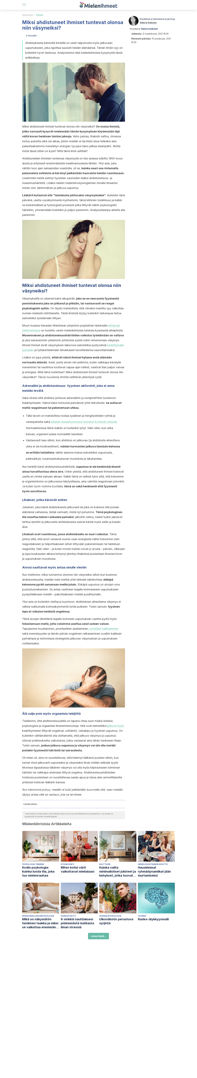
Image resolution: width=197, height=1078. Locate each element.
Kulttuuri (104, 864)
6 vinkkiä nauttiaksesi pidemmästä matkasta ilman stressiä (77, 923)
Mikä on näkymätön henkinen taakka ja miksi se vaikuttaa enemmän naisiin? (40, 923)
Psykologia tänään (33, 864)
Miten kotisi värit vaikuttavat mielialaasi (77, 869)
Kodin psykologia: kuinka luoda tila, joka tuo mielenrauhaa (38, 871)
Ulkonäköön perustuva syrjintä (116, 921)
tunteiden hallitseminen (103, 628)
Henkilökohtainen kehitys (153, 864)
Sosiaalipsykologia (110, 916)
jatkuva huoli (115, 725)
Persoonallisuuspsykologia (38, 916)
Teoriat (142, 916)
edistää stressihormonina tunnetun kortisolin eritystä (84, 421)
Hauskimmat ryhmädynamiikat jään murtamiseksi (154, 871)
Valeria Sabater (148, 22)
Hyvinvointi (27, 15)
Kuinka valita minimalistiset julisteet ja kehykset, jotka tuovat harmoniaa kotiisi (117, 871)
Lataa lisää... (98, 936)
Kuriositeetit (68, 916)
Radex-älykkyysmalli (153, 919)
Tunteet (39, 15)
